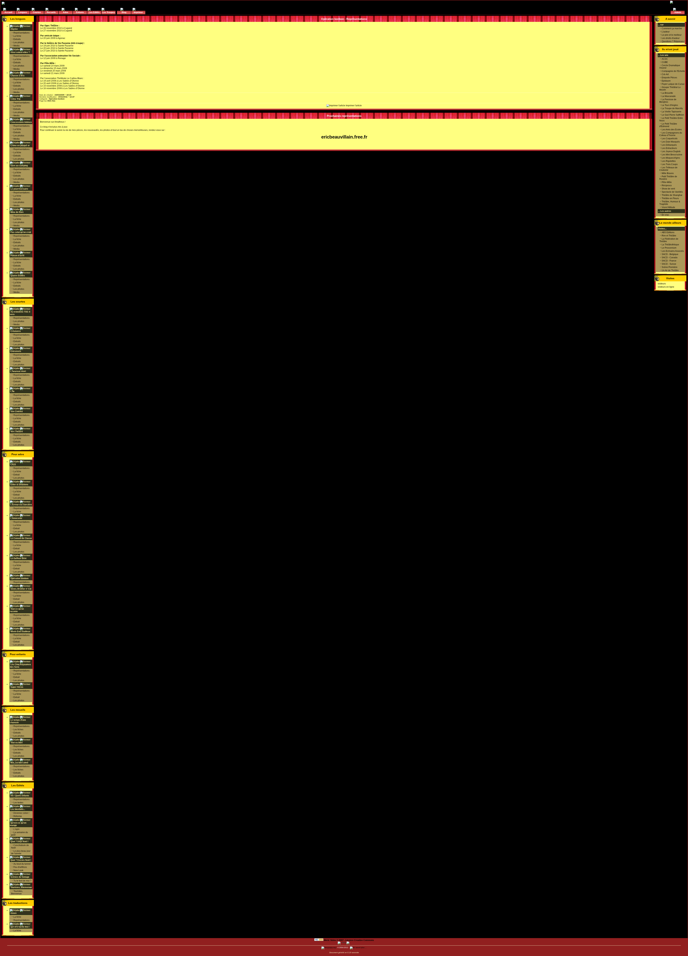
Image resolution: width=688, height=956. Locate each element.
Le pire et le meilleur (672, 35)
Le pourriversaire (19, 189)
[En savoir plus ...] (358, 947)
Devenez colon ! (21, 813)
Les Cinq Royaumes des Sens (20, 665)
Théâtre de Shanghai (672, 195)
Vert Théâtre (16, 431)
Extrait (16, 474)
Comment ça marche (672, 28)
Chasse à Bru (17, 75)
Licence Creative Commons (359, 940)
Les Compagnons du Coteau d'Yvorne (670, 134)
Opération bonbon (19, 578)
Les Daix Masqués (671, 141)
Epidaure (666, 81)
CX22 (13, 464)
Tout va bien (16, 742)
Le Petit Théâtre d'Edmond (668, 125)
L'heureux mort (18, 371)
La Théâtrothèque (670, 244)
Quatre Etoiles (17, 275)
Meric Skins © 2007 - (334, 940)
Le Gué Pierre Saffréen (673, 115)
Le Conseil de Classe (21, 538)
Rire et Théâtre (669, 235)
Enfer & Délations (19, 484)
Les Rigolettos (669, 161)
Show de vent (668, 188)
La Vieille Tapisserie (671, 111)
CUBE (665, 62)
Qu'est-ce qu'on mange (18, 824)
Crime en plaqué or (20, 145)
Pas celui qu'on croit (20, 232)
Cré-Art (665, 74)
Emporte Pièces (669, 77)
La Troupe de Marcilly (672, 108)
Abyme (14, 29)
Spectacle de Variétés (672, 192)
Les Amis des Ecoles (672, 129)
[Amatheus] (8, 3)
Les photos (18, 42)
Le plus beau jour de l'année (20, 852)
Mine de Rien (16, 212)
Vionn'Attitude (668, 207)
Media (16, 45)
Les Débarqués (669, 145)
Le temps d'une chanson (18, 721)
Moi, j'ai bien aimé (19, 762)
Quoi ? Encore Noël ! (20, 860)
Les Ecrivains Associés (673, 251)
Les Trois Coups (670, 164)
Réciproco (667, 185)
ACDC (665, 59)
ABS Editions (668, 232)
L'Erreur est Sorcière (21, 504)
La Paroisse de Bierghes (667, 100)
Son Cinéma (16, 411)
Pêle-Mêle (667, 182)
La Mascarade (669, 96)
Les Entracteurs (669, 148)
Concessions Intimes (21, 122)
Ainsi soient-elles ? (20, 52)
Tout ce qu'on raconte (17, 610)
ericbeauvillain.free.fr (344, 137)
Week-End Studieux (20, 631)
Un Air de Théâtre (670, 270)
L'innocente (16, 518)
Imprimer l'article (353, 105)
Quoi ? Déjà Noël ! (19, 841)
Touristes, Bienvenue (21, 887)
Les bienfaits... (17, 809)
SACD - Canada (669, 257)
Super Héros (16, 687)
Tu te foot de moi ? (22, 880)
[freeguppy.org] (328, 947)
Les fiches (18, 729)
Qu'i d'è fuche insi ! (20, 927)
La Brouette (667, 93)
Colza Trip (15, 99)
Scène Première (669, 267)
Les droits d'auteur (671, 38)
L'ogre (16, 829)
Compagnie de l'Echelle (673, 71)
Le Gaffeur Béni (18, 558)
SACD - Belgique (670, 254)
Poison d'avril (17, 255)
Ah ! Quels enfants (19, 795)
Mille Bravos (668, 173)
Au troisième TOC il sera (20, 313)
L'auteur (666, 31)
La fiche (17, 36)
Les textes (18, 802)
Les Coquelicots (669, 138)
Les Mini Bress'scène (672, 154)
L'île (12, 391)
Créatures (15, 331)
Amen (13, 913)
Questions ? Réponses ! (673, 41)
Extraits (17, 39)
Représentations (21, 33)
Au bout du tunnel (22, 864)
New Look (18, 870)
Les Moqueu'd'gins (671, 158)
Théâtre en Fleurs (670, 198)
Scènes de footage (19, 877)
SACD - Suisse (669, 264)
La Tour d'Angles (670, 105)
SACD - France (669, 260)
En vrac (665, 215)
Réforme (17, 816)
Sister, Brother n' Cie (21, 589)
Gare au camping (19, 165)
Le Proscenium (669, 248)
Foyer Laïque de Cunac (673, 84)
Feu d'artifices (20, 867)
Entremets (15, 351)
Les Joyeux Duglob (671, 151)
